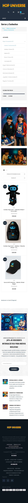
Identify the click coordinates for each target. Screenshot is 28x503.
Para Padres (17, 468)
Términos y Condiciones (14, 475)
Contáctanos (9, 444)
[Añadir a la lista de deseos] (23, 186)
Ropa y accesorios (11, 28)
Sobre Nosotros (10, 468)
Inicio (3, 28)
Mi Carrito (19, 459)
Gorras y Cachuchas (9, 30)
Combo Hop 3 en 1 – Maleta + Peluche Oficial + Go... (14, 246)
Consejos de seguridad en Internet (13, 473)
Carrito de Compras (17, 462)
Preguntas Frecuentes (8, 470)
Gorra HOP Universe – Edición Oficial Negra (14, 283)
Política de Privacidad (14, 446)
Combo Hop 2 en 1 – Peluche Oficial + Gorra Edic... (14, 210)
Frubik (13, 452)
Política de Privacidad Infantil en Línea (14, 448)
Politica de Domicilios (19, 470)
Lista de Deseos (9, 462)
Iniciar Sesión (13, 459)
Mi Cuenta (7, 459)
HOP (14, 207)
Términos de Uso (17, 444)
